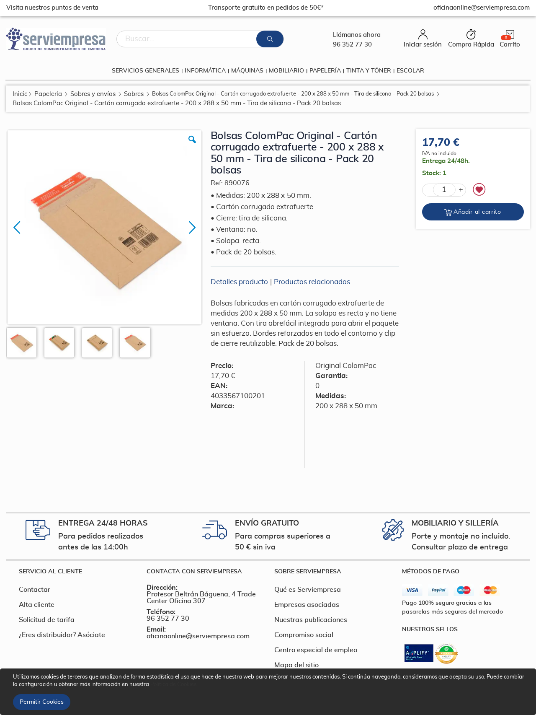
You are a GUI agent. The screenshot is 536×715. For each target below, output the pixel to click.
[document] (269, 692)
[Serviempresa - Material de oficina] (56, 39)
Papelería (48, 94)
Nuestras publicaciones (310, 620)
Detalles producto (239, 281)
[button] (192, 146)
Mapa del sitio (296, 665)
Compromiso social (303, 635)
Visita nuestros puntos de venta (52, 8)
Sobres (134, 94)
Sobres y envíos (93, 94)
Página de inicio (20, 94)
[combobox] (200, 39)
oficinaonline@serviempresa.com (198, 636)
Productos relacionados (312, 281)
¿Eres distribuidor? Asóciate (62, 635)
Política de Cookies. (174, 684)
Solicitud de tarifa (47, 620)
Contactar (34, 589)
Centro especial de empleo (315, 650)
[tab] (76, 571)
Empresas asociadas (306, 604)
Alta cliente (36, 604)
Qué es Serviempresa (307, 589)
